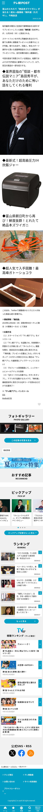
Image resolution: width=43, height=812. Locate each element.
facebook (21, 753)
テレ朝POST (21, 3)
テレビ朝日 (8, 774)
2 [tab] (20, 527)
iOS (3, 394)
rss (30, 753)
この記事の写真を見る (21, 440)
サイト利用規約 (31, 781)
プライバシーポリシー (12, 791)
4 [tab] (24, 527)
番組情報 (6, 450)
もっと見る (21, 621)
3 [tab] (22, 527)
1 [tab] (18, 527)
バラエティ (14, 767)
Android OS (7, 398)
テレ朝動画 (29, 774)
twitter (12, 753)
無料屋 (16, 319)
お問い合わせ (9, 781)
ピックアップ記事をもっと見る (21, 533)
